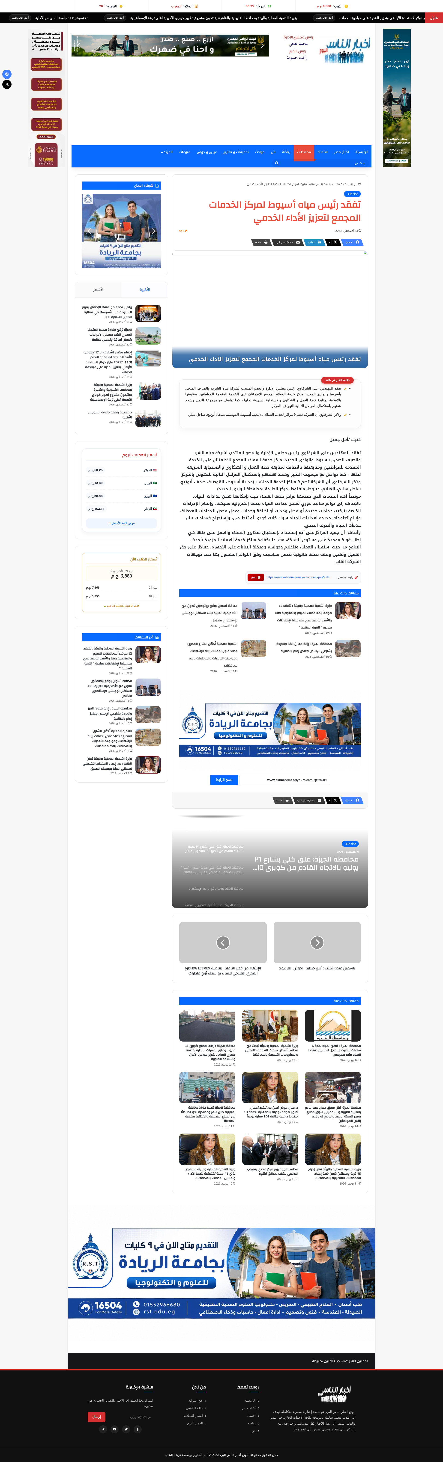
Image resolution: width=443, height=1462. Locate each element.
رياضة (286, 152)
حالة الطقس (194, 1408)
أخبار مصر (249, 1408)
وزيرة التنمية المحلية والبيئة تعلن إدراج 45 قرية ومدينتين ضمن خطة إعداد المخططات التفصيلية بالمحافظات (334, 1173)
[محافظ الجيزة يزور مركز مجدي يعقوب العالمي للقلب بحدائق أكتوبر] (270, 1149)
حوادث (260, 152)
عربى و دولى (207, 152)
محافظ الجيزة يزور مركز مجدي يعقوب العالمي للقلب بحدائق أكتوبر (272, 1171)
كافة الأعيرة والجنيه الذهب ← (121, 606)
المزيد (168, 152)
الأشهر (98, 289)
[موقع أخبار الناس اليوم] (325, 49)
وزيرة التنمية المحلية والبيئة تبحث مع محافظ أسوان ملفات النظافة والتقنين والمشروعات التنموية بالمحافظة (271, 1050)
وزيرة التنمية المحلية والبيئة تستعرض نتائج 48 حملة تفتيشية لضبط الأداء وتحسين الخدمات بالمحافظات (210, 1173)
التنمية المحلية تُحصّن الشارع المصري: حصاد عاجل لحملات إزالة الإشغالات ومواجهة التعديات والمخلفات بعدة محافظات (110, 738)
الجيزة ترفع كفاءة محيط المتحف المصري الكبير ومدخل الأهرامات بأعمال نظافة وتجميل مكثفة (109, 335)
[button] (170, 46)
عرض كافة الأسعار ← (121, 523)
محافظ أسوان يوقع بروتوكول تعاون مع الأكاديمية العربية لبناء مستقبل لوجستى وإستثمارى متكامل (209, 613)
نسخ (253, 577)
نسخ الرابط (224, 780)
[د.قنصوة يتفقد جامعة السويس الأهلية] (148, 418)
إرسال (96, 1417)
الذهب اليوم (195, 1423)
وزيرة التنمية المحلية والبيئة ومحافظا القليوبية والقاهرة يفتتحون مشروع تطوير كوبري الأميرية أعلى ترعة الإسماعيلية (111, 392)
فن (273, 152)
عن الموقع (196, 1400)
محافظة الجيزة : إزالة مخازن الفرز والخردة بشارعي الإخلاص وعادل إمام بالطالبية (110, 713)
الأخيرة (145, 289)
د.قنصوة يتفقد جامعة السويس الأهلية (211, 18)
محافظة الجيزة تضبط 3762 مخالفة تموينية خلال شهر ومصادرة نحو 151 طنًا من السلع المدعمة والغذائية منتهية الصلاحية (208, 1114)
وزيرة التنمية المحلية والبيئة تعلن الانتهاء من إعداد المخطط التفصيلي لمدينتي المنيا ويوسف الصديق (107, 764)
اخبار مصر (341, 152)
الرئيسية (361, 152)
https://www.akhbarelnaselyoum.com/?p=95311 (298, 577)
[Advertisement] (221, 110)
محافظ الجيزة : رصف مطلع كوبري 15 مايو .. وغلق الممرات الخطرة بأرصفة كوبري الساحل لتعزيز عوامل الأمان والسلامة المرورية (210, 1052)
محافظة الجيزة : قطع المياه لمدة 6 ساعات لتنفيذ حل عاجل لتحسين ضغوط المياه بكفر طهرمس (334, 1050)
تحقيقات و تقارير (236, 152)
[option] (270, 862)
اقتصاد (322, 152)
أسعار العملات (193, 1415)
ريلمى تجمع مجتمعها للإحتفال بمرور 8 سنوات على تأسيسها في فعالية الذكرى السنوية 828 (107, 312)
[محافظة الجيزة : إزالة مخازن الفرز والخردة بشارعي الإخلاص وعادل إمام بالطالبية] (348, 648)
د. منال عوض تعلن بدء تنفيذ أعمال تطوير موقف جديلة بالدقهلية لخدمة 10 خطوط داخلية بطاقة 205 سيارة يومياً (271, 1112)
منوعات (184, 152)
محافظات (304, 152)
